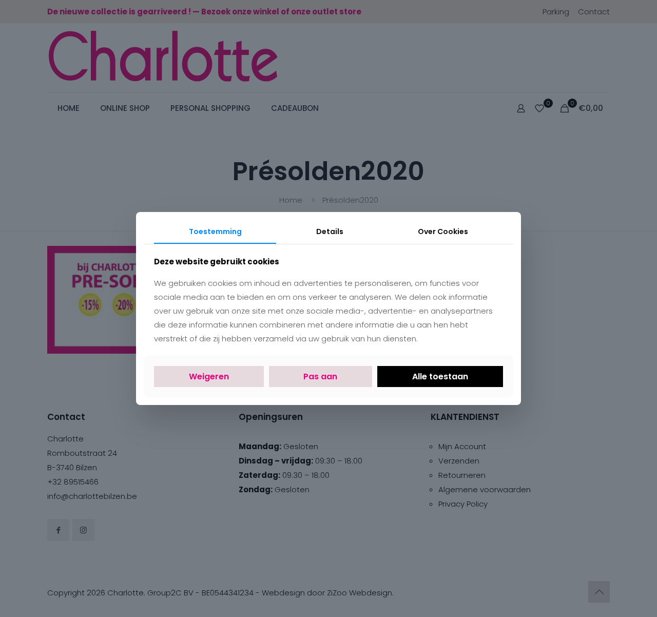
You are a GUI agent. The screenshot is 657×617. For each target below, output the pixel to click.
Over (443, 231)
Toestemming (215, 231)
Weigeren (209, 376)
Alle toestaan (440, 376)
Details (329, 231)
